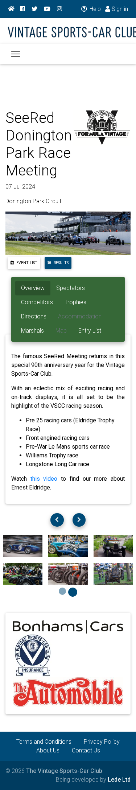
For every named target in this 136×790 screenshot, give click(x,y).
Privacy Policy (102, 741)
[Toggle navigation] (15, 54)
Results (61, 262)
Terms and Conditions (43, 741)
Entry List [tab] (89, 330)
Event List (26, 262)
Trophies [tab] (75, 302)
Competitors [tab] (37, 302)
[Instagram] (59, 9)
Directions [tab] (33, 316)
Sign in (119, 8)
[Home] (11, 9)
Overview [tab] (33, 287)
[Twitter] (34, 9)
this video (44, 478)
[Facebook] (22, 9)
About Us (47, 750)
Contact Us (86, 750)
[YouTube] (47, 9)
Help (94, 8)
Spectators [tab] (70, 287)
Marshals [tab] (32, 330)
